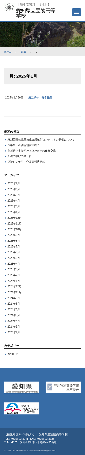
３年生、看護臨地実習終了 (23, 145)
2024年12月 (14, 286)
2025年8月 (13, 240)
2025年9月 (13, 235)
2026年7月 (13, 183)
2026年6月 (13, 189)
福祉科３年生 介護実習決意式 (26, 161)
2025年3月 (13, 269)
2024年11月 (14, 292)
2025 (23, 51)
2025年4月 (13, 263)
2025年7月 (13, 246)
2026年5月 (13, 195)
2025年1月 (13, 280)
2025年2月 (13, 275)
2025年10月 (14, 229)
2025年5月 (13, 257)
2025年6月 (13, 252)
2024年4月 (13, 320)
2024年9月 (13, 298)
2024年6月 (13, 309)
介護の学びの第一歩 (19, 156)
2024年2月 (13, 332)
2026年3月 (13, 206)
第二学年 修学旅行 (40, 97)
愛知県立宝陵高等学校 (35, 12)
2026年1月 (13, 212)
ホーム (8, 51)
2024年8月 (13, 303)
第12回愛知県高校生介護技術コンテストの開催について (41, 139)
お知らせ (12, 353)
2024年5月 (13, 315)
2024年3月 (13, 326)
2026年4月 (13, 200)
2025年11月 (14, 223)
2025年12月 (14, 217)
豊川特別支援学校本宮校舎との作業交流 (31, 150)
